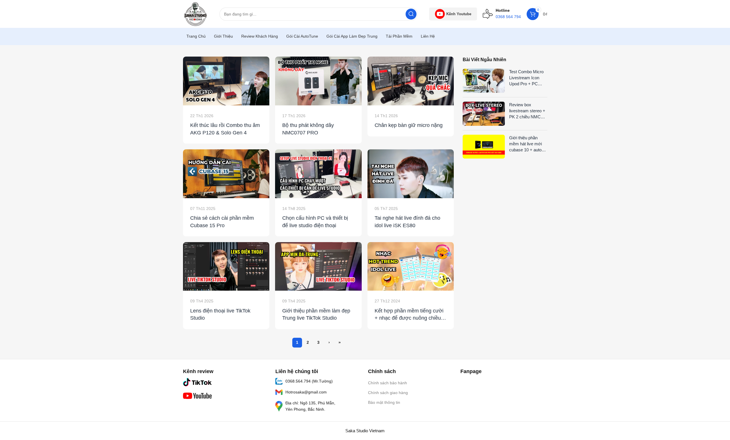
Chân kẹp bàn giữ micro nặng (409, 125)
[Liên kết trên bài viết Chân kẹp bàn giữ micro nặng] (410, 81)
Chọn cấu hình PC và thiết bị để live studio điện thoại (315, 221)
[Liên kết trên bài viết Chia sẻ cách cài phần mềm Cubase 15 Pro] (226, 173)
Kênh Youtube (458, 14)
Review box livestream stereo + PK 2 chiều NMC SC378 (527, 111)
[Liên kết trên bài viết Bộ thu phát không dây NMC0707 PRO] (318, 81)
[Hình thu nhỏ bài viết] (484, 81)
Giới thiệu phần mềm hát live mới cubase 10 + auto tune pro (525, 144)
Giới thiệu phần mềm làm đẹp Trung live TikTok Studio (316, 314)
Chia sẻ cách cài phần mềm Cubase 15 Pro (222, 221)
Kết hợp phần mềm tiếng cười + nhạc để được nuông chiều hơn (409, 315)
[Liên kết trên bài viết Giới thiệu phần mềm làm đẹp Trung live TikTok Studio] (318, 266)
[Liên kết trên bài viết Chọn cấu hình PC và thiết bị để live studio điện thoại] (318, 173)
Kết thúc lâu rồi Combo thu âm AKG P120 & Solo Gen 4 (225, 128)
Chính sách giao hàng (388, 392)
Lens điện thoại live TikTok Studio (220, 314)
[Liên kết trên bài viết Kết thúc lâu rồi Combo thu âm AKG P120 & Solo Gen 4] (226, 81)
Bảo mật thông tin (384, 402)
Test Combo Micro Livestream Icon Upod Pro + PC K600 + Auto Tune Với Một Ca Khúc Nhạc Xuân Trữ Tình (526, 78)
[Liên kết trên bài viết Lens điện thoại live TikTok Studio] (226, 266)
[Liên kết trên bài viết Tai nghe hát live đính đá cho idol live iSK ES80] (410, 173)
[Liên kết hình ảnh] (197, 381)
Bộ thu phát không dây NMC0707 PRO (308, 128)
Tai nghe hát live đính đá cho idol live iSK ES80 (407, 221)
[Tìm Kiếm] (411, 14)
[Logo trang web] (195, 13)
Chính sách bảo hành (387, 383)
